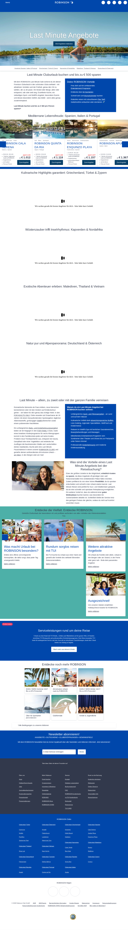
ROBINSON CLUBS (47, 450)
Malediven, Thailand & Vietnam (86, 68)
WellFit (39, 421)
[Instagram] (53, 891)
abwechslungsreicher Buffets (102, 420)
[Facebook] (75, 891)
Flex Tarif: (101, 99)
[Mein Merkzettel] (103, 2)
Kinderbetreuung (88, 445)
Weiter (82, 752)
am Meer (17, 455)
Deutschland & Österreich (106, 68)
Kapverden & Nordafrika (67, 68)
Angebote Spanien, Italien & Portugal (25, 68)
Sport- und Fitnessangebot (93, 414)
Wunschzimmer (90, 96)
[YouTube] (64, 891)
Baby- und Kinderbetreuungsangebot (43, 428)
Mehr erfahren (9, 564)
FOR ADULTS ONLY (22, 415)
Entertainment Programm (80, 88)
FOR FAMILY (42, 431)
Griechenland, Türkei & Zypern (48, 68)
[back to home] (64, 2)
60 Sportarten (88, 92)
